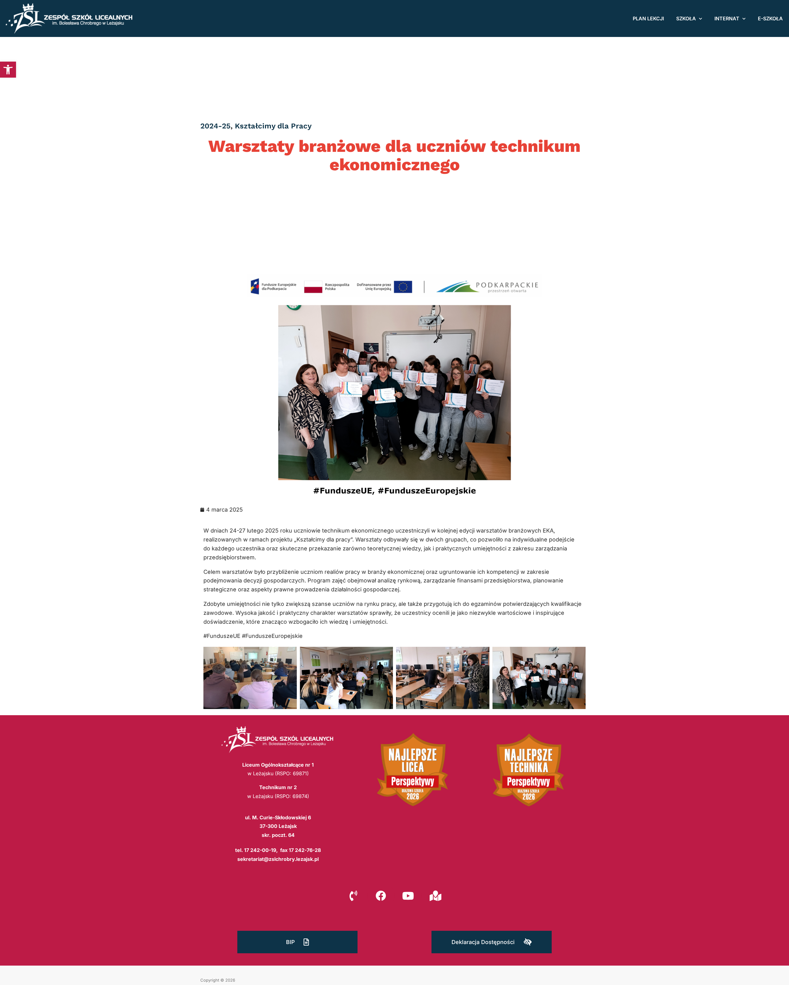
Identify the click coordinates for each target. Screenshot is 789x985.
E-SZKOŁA (770, 18)
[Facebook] (380, 895)
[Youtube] (408, 895)
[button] (8, 70)
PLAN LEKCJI (648, 18)
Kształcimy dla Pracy (273, 126)
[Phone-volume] (353, 895)
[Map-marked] (435, 895)
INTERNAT (726, 18)
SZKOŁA (686, 18)
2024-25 (215, 126)
